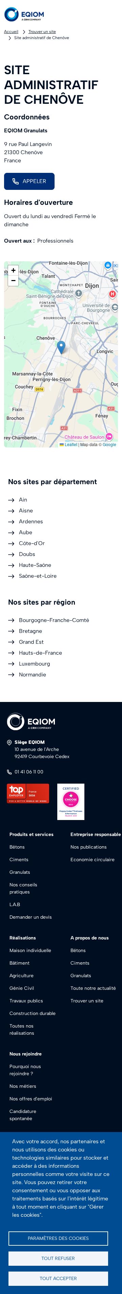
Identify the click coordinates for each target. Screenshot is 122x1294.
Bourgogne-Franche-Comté (54, 620)
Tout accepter (58, 1278)
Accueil (11, 31)
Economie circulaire (92, 860)
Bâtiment (19, 963)
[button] (61, 348)
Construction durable (32, 1013)
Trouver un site (42, 31)
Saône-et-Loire (38, 576)
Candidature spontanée (22, 1115)
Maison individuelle (30, 950)
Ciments (18, 860)
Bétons (17, 847)
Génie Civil (21, 988)
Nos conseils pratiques (23, 888)
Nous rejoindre (25, 1054)
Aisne (26, 510)
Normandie (32, 674)
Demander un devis (30, 917)
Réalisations (22, 938)
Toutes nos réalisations (21, 1029)
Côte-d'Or (32, 543)
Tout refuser (58, 1258)
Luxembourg (34, 663)
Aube (25, 532)
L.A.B (14, 904)
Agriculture (21, 976)
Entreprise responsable (95, 834)
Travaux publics (26, 1001)
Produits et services (31, 834)
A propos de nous (89, 938)
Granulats (19, 872)
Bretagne (30, 631)
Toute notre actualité (93, 988)
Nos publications (88, 847)
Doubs (27, 554)
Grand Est (31, 642)
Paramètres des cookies (58, 1238)
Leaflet (70, 444)
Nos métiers (22, 1086)
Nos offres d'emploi (30, 1099)
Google (109, 444)
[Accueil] (29, 14)
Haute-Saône (35, 565)
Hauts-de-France (40, 653)
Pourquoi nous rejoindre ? (25, 1070)
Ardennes (31, 521)
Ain (23, 499)
